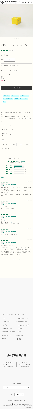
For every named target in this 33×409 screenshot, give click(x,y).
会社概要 (18, 332)
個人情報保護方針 (6, 335)
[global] (28, 2)
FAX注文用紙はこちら (25, 366)
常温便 (16, 98)
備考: (3, 140)
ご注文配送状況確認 (7, 328)
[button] (20, 2)
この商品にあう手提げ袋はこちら (10, 65)
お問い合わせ (5, 325)
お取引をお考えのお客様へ (23, 325)
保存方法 (28, 144)
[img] (4, 182)
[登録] (28, 387)
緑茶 (4, 101)
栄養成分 (12, 144)
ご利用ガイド (5, 318)
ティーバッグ (15, 95)
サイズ (20, 144)
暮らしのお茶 (23, 98)
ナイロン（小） (24, 95)
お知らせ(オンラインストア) (9, 314)
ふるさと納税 (19, 335)
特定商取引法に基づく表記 (8, 332)
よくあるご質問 (6, 321)
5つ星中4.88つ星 (20, 161)
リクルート (19, 328)
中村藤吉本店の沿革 (21, 321)
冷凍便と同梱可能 (7, 98)
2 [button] (15, 259)
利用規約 (4, 338)
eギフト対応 (6, 95)
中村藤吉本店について (22, 318)
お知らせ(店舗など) (21, 314)
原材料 (5, 144)
